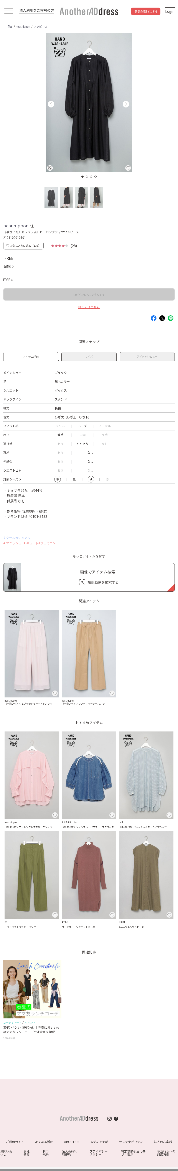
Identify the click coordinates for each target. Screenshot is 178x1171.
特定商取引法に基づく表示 (133, 1153)
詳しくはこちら (89, 307)
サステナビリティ (131, 1141)
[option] (89, 102)
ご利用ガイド (15, 1141)
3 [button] (91, 177)
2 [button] (87, 177)
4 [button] (95, 177)
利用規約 (46, 1153)
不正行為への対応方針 (166, 1153)
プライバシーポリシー (98, 1153)
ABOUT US (71, 1141)
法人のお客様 (163, 1141)
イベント (30, 1022)
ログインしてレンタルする (89, 294)
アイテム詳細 (31, 356)
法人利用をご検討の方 (36, 10)
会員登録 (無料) (145, 11)
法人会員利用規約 (69, 1153)
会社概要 (26, 1153)
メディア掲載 (99, 1141)
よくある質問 (44, 1141)
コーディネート (12, 1022)
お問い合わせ (6, 1153)
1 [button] (82, 177)
